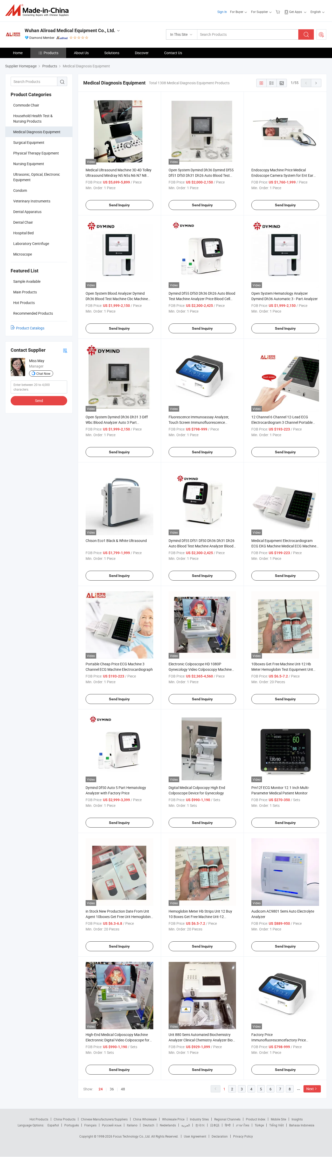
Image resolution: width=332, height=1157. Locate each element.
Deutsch (148, 1125)
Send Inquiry (119, 205)
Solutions (111, 52)
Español (53, 1125)
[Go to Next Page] (316, 83)
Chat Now (43, 373)
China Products (64, 1119)
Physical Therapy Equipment (36, 153)
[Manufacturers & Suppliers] (38, 10)
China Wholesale (145, 1119)
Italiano (132, 1125)
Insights (297, 1119)
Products (51, 52)
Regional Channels (227, 1119)
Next (310, 1088)
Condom (20, 190)
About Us (81, 52)
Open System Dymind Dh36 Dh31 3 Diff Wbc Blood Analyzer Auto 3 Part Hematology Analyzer (117, 422)
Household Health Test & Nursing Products (33, 118)
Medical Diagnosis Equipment (36, 131)
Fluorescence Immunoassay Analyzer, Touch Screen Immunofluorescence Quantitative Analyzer (199, 422)
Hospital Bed (23, 232)
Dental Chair (23, 222)
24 (101, 1089)
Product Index (255, 1119)
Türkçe (259, 1125)
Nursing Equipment (28, 163)
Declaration (220, 1136)
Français (90, 1125)
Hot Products (39, 1119)
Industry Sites (199, 1119)
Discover (142, 52)
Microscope (22, 254)
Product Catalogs (30, 328)
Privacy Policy (243, 1136)
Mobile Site (278, 1119)
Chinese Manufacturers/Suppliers (104, 1119)
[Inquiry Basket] (278, 12)
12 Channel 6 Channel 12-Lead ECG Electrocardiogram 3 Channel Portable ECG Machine (282, 422)
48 (123, 1089)
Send (39, 400)
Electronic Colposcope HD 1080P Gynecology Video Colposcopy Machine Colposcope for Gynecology (200, 669)
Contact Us (173, 52)
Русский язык (111, 1125)
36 (112, 1089)
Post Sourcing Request (321, 34)
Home (18, 52)
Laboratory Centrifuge (31, 243)
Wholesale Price (173, 1119)
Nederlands (168, 1125)
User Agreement (195, 1136)
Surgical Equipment (28, 142)
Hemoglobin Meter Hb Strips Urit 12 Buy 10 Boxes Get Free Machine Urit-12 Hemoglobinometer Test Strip (200, 917)
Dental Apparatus (27, 211)
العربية (185, 1125)
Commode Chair (26, 105)
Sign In (222, 12)
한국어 (200, 1125)
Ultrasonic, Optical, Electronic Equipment (36, 177)
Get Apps (295, 12)
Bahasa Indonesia (301, 1125)
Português (71, 1125)
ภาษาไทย (242, 1125)
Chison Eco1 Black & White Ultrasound (116, 540)
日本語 (214, 1125)
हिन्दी (228, 1125)
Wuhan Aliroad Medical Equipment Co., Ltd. (70, 30)
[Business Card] (65, 350)
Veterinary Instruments (31, 201)
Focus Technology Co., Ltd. (132, 1136)
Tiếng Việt (276, 1125)
